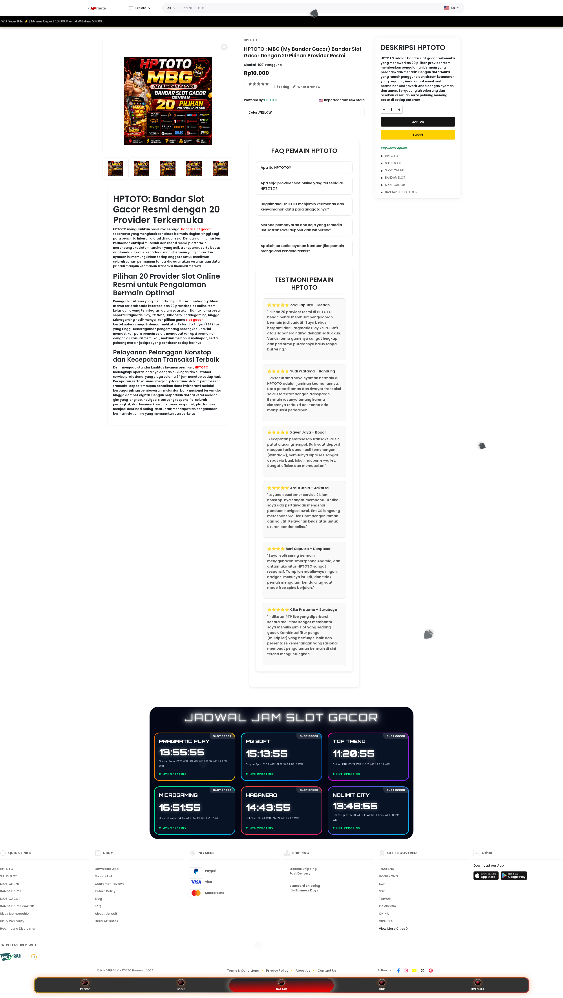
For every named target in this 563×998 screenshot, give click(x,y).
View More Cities (392, 928)
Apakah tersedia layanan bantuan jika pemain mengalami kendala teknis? (302, 248)
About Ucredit (106, 913)
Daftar (281, 989)
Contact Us (327, 970)
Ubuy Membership (14, 913)
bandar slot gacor (196, 229)
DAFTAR (418, 122)
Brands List (103, 876)
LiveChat (477, 989)
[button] (224, 47)
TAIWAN (385, 898)
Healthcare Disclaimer (18, 928)
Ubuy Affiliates (106, 921)
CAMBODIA (387, 906)
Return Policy (105, 891)
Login (181, 989)
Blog (98, 898)
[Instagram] (405, 971)
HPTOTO (201, 367)
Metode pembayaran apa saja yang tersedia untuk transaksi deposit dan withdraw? (301, 227)
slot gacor (194, 320)
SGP (382, 884)
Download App (107, 869)
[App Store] (486, 876)
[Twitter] (422, 971)
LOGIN (418, 134)
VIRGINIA (386, 921)
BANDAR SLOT (395, 177)
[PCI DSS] (10, 957)
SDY (382, 891)
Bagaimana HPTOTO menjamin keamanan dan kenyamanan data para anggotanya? (302, 206)
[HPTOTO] (98, 8)
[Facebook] (398, 971)
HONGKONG (388, 876)
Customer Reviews (109, 884)
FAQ (98, 906)
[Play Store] (514, 876)
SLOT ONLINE (394, 170)
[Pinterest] (431, 971)
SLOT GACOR (395, 185)
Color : (260, 112)
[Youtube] (414, 971)
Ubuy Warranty (12, 921)
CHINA (384, 913)
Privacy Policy (277, 970)
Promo (85, 989)
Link (382, 989)
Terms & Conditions (243, 970)
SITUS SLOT (393, 163)
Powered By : (254, 100)
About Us (303, 970)
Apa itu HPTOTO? (276, 167)
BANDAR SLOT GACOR (401, 192)
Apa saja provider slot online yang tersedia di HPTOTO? (302, 186)
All (169, 8)
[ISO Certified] (31, 957)
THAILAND (386, 869)
